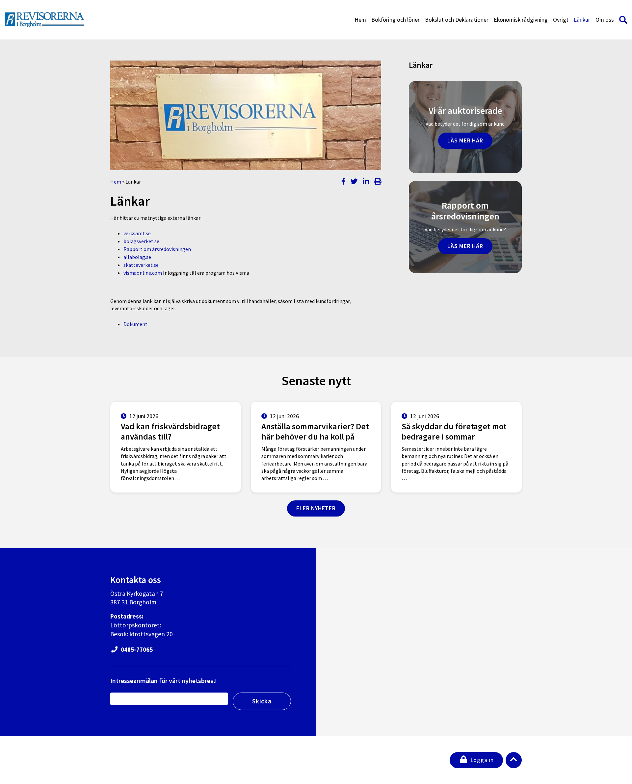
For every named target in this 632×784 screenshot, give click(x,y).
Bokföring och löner (395, 19)
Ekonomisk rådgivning (521, 19)
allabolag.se (137, 257)
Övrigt (560, 19)
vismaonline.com (142, 272)
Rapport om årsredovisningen (157, 249)
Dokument (135, 324)
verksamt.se (137, 233)
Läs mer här (465, 140)
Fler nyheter (316, 508)
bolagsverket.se (141, 241)
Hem (360, 19)
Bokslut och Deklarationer (456, 19)
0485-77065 (136, 649)
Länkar (582, 19)
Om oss (604, 19)
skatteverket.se (141, 265)
